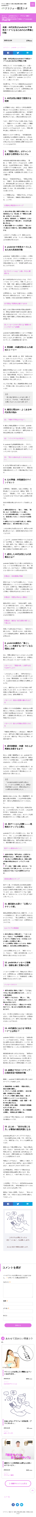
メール (6, 1308)
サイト (5, 1315)
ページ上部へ (32, 1490)
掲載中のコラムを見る (19, 1483)
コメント (7, 1282)
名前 (5, 1301)
